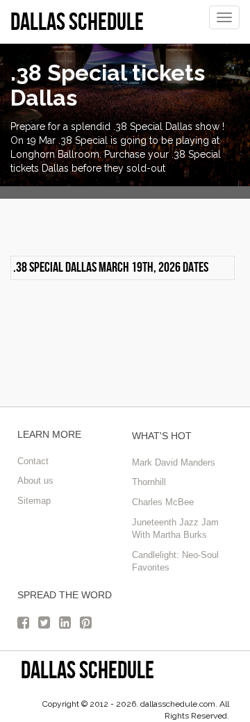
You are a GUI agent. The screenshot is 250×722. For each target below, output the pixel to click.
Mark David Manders (173, 462)
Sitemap (34, 500)
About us (35, 480)
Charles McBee (163, 502)
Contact (33, 461)
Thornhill (149, 482)
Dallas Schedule (87, 669)
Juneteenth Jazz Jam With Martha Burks (175, 529)
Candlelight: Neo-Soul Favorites (175, 561)
